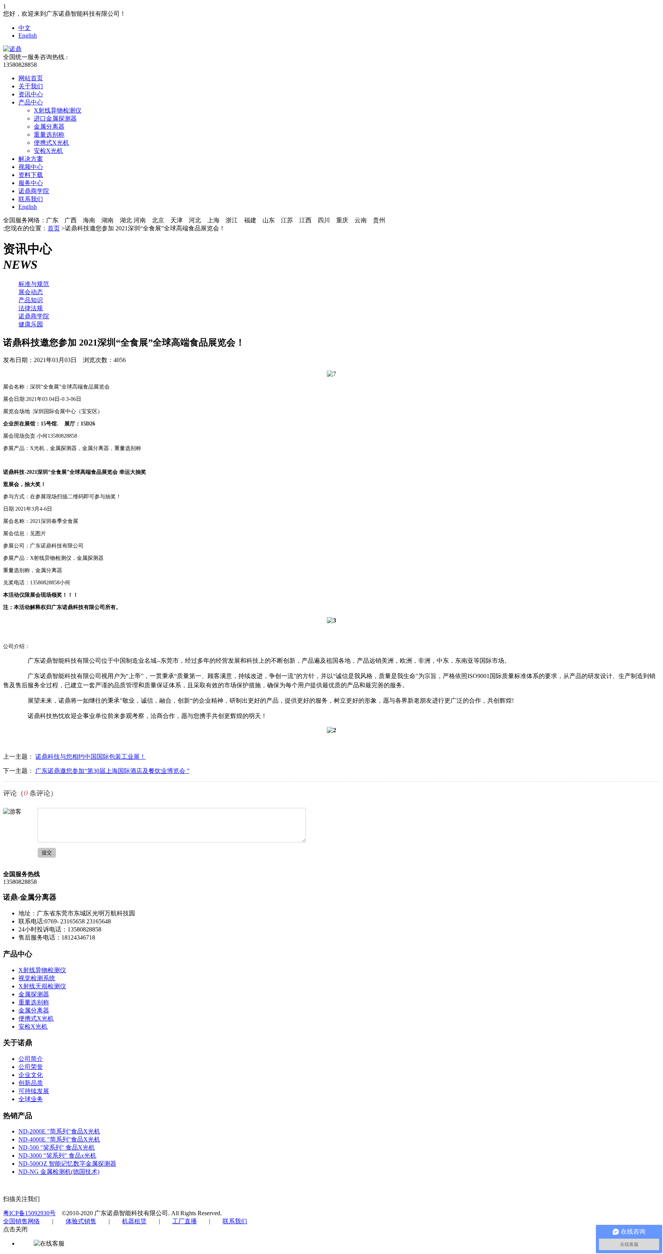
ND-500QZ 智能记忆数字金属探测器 (67, 1163)
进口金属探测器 (55, 118)
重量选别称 (49, 134)
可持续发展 (33, 1091)
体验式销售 (81, 1221)
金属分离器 (49, 126)
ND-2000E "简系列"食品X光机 (59, 1131)
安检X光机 (48, 150)
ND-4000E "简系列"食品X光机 (59, 1139)
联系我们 (30, 199)
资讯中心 (30, 94)
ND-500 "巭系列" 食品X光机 (56, 1147)
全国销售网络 (21, 1221)
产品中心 (30, 102)
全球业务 (30, 1099)
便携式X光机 (51, 142)
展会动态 (30, 292)
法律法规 (30, 308)
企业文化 (30, 1075)
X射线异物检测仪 (57, 110)
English (27, 35)
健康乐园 (30, 324)
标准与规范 (33, 284)
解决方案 (30, 159)
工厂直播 (184, 1221)
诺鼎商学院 (33, 191)
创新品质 (30, 1083)
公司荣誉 (30, 1067)
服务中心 (30, 183)
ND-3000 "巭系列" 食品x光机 (57, 1155)
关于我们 (30, 86)
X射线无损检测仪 (42, 986)
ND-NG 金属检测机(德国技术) (58, 1171)
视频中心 (30, 167)
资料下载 (30, 175)
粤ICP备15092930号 (29, 1213)
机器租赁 (134, 1221)
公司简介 (30, 1058)
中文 (24, 28)
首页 (54, 228)
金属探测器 (33, 994)
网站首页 (30, 78)
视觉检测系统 (36, 978)
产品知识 (30, 300)
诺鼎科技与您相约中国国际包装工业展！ (90, 756)
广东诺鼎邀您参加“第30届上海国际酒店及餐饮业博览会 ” (112, 771)
